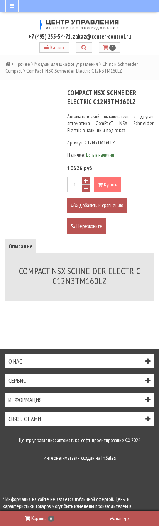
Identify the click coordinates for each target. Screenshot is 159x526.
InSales (108, 457)
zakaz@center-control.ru (102, 36)
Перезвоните (88, 226)
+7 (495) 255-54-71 (49, 36)
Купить (110, 184)
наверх (123, 518)
